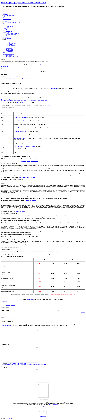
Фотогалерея (9, 31)
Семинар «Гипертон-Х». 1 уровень (22, 120)
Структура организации (8, 15)
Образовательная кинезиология (21, 138)
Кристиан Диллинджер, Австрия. (27, 177)
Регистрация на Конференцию (13, 22)
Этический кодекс (10, 26)
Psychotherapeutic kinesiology (12, 33)
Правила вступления (8, 11)
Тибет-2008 (11, 44)
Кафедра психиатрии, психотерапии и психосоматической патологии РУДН (20, 362)
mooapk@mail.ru (41, 64)
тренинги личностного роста (19, 363)
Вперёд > (5, 302)
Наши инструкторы (7, 38)
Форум (4, 16)
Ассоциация (6, 23)
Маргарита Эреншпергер (30, 200)
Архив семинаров (10, 46)
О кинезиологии (7, 32)
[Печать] (18, 102)
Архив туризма (9, 51)
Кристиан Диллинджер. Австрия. (30, 161)
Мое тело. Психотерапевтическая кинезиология (24, 146)
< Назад (5, 301)
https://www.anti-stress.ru (53, 404)
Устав (7, 25)
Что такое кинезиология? (11, 34)
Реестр (4, 13)
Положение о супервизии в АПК (10, 76)
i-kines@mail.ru (29, 299)
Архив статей (9, 48)
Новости (8, 29)
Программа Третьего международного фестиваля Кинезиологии (24, 100)
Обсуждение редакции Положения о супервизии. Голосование (17, 78)
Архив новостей (9, 50)
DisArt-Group (9, 418)
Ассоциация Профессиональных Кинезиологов (23, 2)
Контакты (5, 17)
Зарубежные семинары (8, 54)
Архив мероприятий (10, 40)
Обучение (5, 37)
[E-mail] (23, 102)
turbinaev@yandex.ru (6, 325)
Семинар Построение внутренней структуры (24, 127)
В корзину (83, 312)
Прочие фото (12, 45)
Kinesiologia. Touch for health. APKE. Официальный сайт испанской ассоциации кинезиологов (24, 364)
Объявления (6, 52)
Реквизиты (5, 14)
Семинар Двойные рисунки (20, 131)
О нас (4, 28)
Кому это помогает (10, 35)
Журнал (7, 27)
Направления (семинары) (12, 56)
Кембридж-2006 (12, 43)
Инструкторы (9, 55)
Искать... (3, 317)
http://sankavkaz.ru (46, 105)
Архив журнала (9, 49)
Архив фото (8, 42)
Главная (5, 21)
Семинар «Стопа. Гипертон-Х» (21, 117)
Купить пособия (7, 19)
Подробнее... (3, 95)
